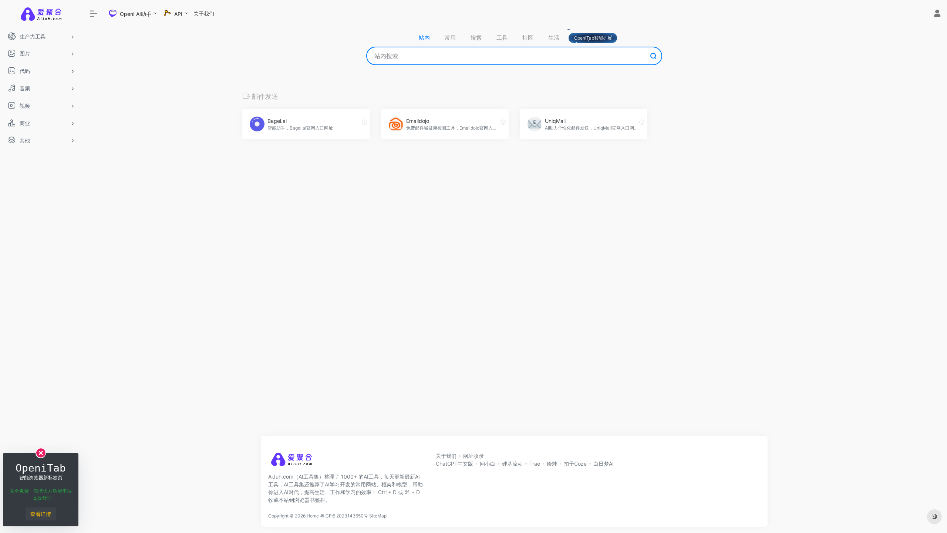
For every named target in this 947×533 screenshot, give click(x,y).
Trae (534, 463)
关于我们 (203, 13)
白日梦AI (603, 463)
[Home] (291, 461)
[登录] (937, 14)
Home (313, 516)
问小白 (487, 463)
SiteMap (378, 516)
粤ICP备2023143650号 (344, 516)
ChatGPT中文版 (454, 463)
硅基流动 (512, 463)
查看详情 (40, 514)
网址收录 (473, 456)
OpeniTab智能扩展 (593, 38)
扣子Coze (575, 463)
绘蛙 (552, 463)
